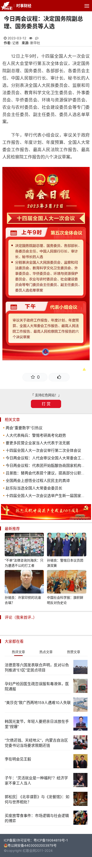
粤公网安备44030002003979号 (32, 845)
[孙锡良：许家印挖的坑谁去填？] (24, 582)
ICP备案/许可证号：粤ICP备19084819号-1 (36, 840)
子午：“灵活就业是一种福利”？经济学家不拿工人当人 (36, 780)
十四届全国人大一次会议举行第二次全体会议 (43, 450)
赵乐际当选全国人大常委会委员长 (34, 488)
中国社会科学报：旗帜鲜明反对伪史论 (65, 600)
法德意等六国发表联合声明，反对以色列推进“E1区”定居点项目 (37, 667)
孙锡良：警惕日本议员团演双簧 (65, 562)
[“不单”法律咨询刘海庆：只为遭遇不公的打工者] (24, 545)
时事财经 (23, 5)
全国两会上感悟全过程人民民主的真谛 (38, 480)
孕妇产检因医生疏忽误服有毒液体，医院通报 (37, 686)
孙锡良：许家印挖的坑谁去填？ (23, 600)
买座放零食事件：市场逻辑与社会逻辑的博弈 (37, 818)
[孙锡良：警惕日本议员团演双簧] (66, 545)
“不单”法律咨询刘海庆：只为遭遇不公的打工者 (24, 562)
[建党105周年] (46, 519)
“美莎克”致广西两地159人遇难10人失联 (38, 702)
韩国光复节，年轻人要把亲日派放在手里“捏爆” (37, 724)
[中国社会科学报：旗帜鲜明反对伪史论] (66, 582)
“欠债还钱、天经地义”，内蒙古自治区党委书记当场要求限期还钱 (36, 743)
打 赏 (46, 403)
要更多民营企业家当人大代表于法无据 (38, 443)
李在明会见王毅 (18, 759)
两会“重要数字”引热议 (24, 427)
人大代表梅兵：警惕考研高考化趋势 (36, 435)
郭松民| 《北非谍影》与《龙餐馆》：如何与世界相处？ (37, 799)
